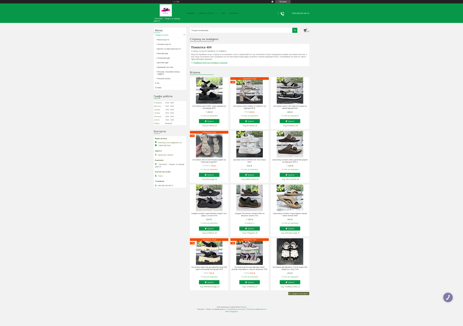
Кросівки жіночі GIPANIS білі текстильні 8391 (249, 161)
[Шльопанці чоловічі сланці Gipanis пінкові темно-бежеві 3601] (290, 198)
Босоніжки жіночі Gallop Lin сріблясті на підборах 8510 (249, 107)
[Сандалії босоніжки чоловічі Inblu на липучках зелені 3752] (249, 198)
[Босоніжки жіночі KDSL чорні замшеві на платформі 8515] (209, 90)
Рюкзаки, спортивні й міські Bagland (168, 73)
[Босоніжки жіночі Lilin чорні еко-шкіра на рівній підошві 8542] (290, 90)
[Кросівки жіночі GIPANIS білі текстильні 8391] (249, 144)
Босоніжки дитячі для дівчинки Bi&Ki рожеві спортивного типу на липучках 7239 (249, 268)
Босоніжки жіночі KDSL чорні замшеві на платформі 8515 (209, 107)
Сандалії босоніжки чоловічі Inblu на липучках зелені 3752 (249, 214)
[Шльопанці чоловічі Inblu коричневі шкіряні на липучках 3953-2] (290, 144)
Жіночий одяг (162, 53)
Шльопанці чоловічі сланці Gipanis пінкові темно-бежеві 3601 (290, 214)
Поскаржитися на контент (236, 309)
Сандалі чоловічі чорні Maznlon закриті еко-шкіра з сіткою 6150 (209, 214)
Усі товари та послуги (298, 293)
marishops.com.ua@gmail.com (170, 143)
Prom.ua (243, 307)
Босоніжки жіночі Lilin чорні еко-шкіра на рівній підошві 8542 (290, 107)
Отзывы (158, 87)
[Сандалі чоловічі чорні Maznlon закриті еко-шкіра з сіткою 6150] (209, 198)
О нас (223, 13)
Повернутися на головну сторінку (210, 62)
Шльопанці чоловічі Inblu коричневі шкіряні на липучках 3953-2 (290, 161)
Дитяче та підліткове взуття (169, 49)
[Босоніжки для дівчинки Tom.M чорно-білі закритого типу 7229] (290, 251)
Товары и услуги (206, 13)
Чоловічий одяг (163, 58)
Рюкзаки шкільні (163, 78)
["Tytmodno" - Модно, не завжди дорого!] (166, 9)
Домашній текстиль (165, 67)
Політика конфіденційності (256, 309)
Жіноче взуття (163, 39)
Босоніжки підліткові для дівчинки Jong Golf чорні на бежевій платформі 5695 (209, 268)
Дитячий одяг (163, 62)
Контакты (234, 13)
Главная (190, 13)
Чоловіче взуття (164, 44)
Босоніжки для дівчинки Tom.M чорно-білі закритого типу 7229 (290, 268)
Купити (210, 121)
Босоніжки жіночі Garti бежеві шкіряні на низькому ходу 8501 (209, 161)
